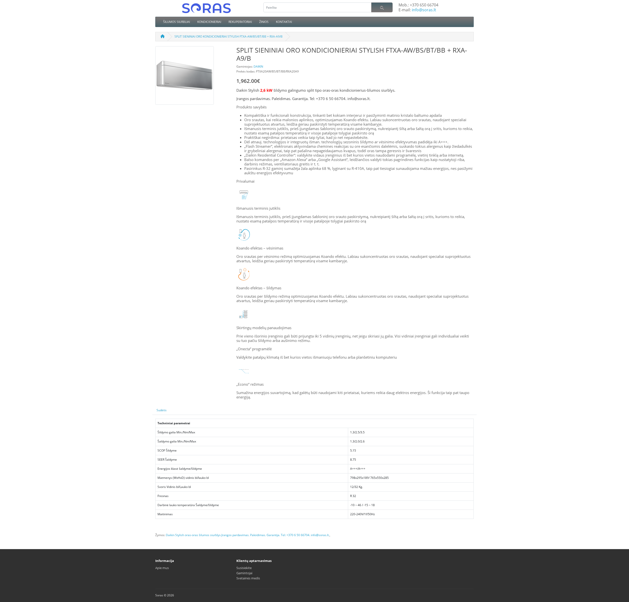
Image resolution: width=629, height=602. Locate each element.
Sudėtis (162, 410)
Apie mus (162, 568)
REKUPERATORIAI (240, 22)
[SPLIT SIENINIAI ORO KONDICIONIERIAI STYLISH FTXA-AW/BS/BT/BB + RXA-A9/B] (184, 77)
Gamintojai (244, 573)
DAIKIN (258, 66)
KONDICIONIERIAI (209, 22)
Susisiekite (244, 568)
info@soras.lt (424, 10)
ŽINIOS (264, 22)
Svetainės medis (248, 578)
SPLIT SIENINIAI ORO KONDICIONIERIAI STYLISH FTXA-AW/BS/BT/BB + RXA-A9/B (228, 36)
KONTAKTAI (284, 22)
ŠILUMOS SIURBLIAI (176, 22)
